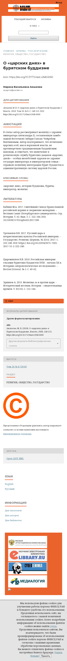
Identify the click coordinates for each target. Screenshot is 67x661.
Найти (33, 38)
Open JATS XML (15, 458)
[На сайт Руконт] (9, 590)
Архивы (46, 19)
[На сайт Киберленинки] (27, 573)
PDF (10, 301)
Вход (59, 2)
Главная (8, 51)
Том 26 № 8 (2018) (37, 51)
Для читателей (13, 510)
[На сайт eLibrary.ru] (27, 560)
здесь (53, 626)
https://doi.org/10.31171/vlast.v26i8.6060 (31, 77)
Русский (9, 488)
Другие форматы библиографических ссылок (30, 343)
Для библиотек (13, 520)
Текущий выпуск (25, 19)
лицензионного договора (17, 433)
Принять (45, 656)
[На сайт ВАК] (27, 547)
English (9, 484)
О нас (34, 25)
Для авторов (12, 515)
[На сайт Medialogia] (27, 586)
